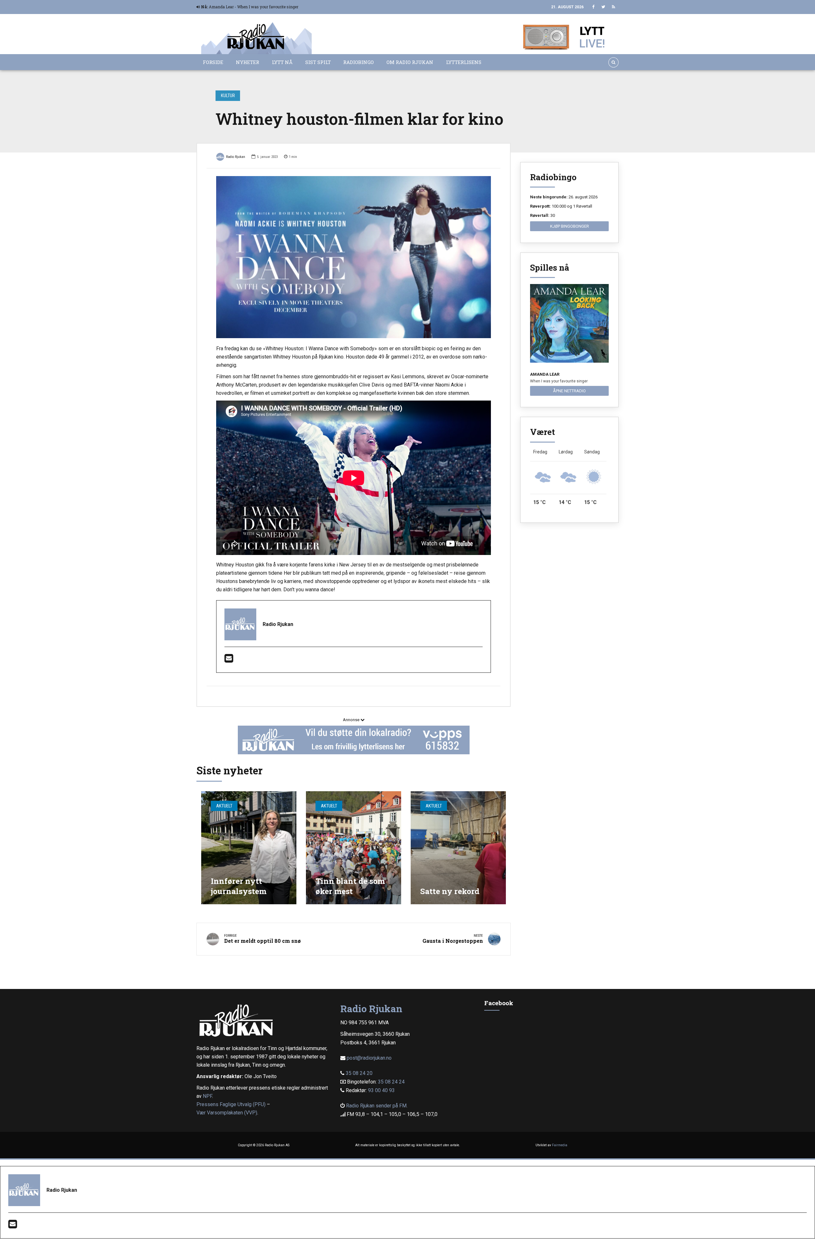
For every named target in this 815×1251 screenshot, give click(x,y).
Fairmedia (559, 1145)
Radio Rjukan (235, 157)
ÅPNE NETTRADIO (569, 390)
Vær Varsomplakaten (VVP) (226, 1113)
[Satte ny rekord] (458, 848)
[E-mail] (228, 660)
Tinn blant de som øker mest (350, 886)
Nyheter (247, 62)
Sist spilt (318, 62)
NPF (207, 1096)
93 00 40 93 (381, 1090)
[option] (353, 257)
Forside (213, 62)
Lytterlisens (463, 62)
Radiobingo (358, 62)
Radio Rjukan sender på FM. (377, 1106)
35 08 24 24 (391, 1082)
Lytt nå (282, 62)
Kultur (228, 95)
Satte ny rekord (449, 891)
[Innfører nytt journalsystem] (249, 848)
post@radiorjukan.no (369, 1058)
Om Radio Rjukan (409, 62)
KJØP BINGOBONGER (569, 226)
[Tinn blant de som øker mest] (353, 848)
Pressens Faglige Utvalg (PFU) (231, 1104)
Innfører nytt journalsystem (238, 886)
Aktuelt (224, 806)
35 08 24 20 (359, 1073)
